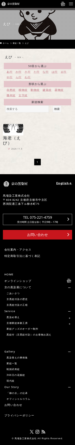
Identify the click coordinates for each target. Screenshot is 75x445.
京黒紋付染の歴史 (17, 299)
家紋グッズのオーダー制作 (22, 328)
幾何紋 (11, 95)
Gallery (9, 351)
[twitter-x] (31, 431)
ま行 (64, 72)
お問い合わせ (13, 405)
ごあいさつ (13, 293)
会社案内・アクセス (17, 249)
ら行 (19, 77)
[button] (37, 219)
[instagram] (37, 431)
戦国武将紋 (13, 369)
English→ (64, 183)
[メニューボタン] (71, 4)
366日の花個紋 (16, 375)
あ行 (10, 72)
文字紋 (23, 95)
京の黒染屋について (17, 287)
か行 (19, 72)
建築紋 (47, 90)
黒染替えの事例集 (17, 357)
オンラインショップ (17, 281)
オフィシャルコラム (18, 398)
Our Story (11, 387)
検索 (57, 109)
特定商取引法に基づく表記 (22, 256)
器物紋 (59, 90)
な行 (46, 72)
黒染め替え (13, 317)
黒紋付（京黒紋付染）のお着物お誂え (29, 334)
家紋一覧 (12, 363)
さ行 (28, 72)
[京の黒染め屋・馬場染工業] (10, 4)
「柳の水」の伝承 (17, 393)
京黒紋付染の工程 (17, 305)
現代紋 (10, 380)
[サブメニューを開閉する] (38, 287)
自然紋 (11, 90)
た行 (37, 72)
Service (9, 311)
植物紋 (23, 90)
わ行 (28, 77)
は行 (55, 72)
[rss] (43, 431)
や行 (10, 77)
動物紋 (35, 90)
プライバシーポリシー (19, 415)
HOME (8, 274)
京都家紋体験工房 (17, 323)
